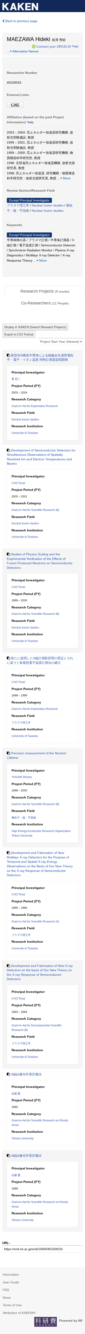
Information (11, 1274)
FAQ (6, 1290)
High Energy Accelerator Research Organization (41, 831)
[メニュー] (79, 5)
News (7, 1297)
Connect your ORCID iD (53, 46)
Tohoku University (23, 1138)
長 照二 (16, 379)
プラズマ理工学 (18, 205)
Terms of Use (12, 1305)
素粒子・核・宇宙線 (24, 817)
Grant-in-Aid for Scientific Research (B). (36, 613)
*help (75, 46)
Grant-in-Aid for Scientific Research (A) (35, 921)
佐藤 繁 (16, 1093)
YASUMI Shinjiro (22, 777)
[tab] (45, 291)
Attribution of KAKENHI (19, 1313)
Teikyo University (22, 835)
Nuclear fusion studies (47, 205)
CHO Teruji (18, 483)
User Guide (11, 1282)
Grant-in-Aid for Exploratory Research (35, 406)
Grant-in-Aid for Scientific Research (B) (35, 510)
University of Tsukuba (25, 433)
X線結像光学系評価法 (26, 1074)
